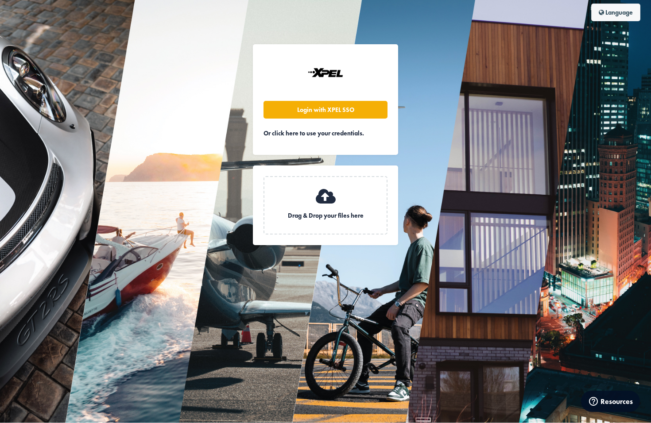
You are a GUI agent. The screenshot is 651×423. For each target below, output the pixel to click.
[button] (326, 205)
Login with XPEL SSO (325, 110)
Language (618, 12)
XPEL (326, 72)
